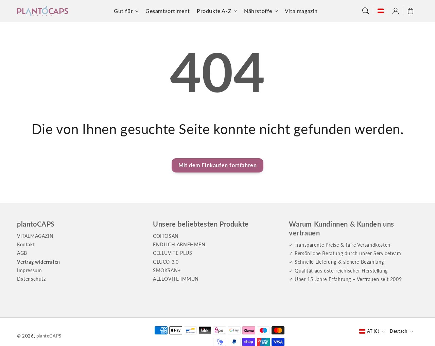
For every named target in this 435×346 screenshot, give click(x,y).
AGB (22, 253)
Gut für (123, 10)
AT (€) (373, 331)
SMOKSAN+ (167, 270)
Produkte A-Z (214, 10)
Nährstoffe (258, 10)
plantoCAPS (49, 336)
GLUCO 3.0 (165, 262)
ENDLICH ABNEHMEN (179, 244)
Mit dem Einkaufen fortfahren (217, 165)
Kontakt (26, 244)
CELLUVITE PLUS (172, 253)
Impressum (29, 270)
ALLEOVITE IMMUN (176, 279)
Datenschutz (31, 279)
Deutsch (398, 331)
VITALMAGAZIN (35, 236)
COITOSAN (166, 236)
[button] (365, 10)
